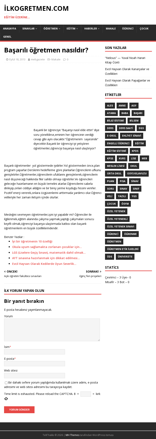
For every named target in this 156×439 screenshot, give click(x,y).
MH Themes (72, 435)
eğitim (139, 143)
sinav (135, 181)
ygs (134, 196)
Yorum (8, 316)
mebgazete (38, 59)
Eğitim (71, 28)
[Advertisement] (52, 95)
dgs (141, 128)
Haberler (90, 28)
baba (124, 113)
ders (110, 128)
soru (110, 188)
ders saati (126, 128)
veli (109, 196)
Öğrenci (127, 28)
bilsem (134, 120)
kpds (135, 151)
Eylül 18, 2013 (17, 59)
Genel (7, 36)
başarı (138, 113)
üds (109, 256)
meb (144, 158)
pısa (122, 181)
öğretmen (114, 241)
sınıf (136, 188)
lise (133, 158)
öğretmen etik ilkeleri (123, 249)
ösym (125, 203)
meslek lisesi (116, 166)
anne (122, 105)
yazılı (122, 196)
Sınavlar (28, 28)
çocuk (111, 203)
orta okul (114, 173)
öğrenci (112, 234)
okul (133, 166)
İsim (7, 347)
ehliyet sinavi (131, 135)
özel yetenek (116, 211)
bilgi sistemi (115, 120)
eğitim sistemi (116, 151)
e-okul (111, 135)
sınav (123, 188)
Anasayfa (9, 28)
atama (111, 113)
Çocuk (144, 28)
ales (110, 105)
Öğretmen (50, 28)
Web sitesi (10, 370)
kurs (122, 158)
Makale (111, 28)
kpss (110, 158)
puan (110, 181)
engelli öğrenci (118, 143)
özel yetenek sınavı (120, 226)
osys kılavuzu (137, 173)
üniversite (125, 256)
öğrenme (130, 234)
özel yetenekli (117, 219)
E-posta (9, 359)
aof (133, 105)
